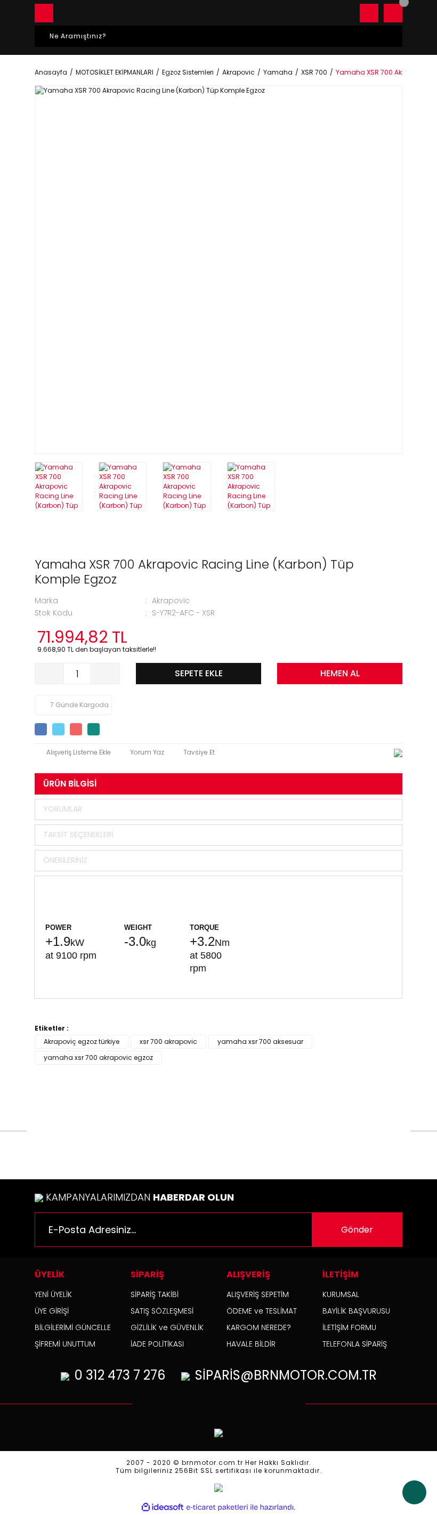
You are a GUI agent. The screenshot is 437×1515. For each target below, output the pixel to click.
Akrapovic (171, 600)
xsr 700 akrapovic (168, 1041)
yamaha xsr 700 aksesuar (260, 1041)
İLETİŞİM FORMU (349, 1327)
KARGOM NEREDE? (258, 1327)
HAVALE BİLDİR (251, 1344)
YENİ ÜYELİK (53, 1294)
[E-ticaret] (217, 1507)
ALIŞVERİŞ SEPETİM (257, 1294)
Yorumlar (62, 809)
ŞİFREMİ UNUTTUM (65, 1344)
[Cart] (393, 13)
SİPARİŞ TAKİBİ (155, 1294)
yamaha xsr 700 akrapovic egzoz (98, 1057)
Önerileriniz (65, 860)
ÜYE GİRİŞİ (52, 1311)
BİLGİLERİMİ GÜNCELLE (73, 1327)
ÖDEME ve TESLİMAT (261, 1311)
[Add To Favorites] (73, 752)
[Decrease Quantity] (49, 673)
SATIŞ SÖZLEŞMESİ (162, 1311)
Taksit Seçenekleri (78, 834)
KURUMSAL (340, 1294)
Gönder (357, 1230)
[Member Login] (369, 13)
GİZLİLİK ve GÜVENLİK (167, 1327)
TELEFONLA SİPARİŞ (354, 1344)
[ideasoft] (162, 1507)
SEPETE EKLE (199, 673)
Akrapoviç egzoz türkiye (81, 1041)
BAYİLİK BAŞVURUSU (356, 1311)
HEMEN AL (340, 673)
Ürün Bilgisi (69, 783)
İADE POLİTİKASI (157, 1344)
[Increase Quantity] (105, 673)
